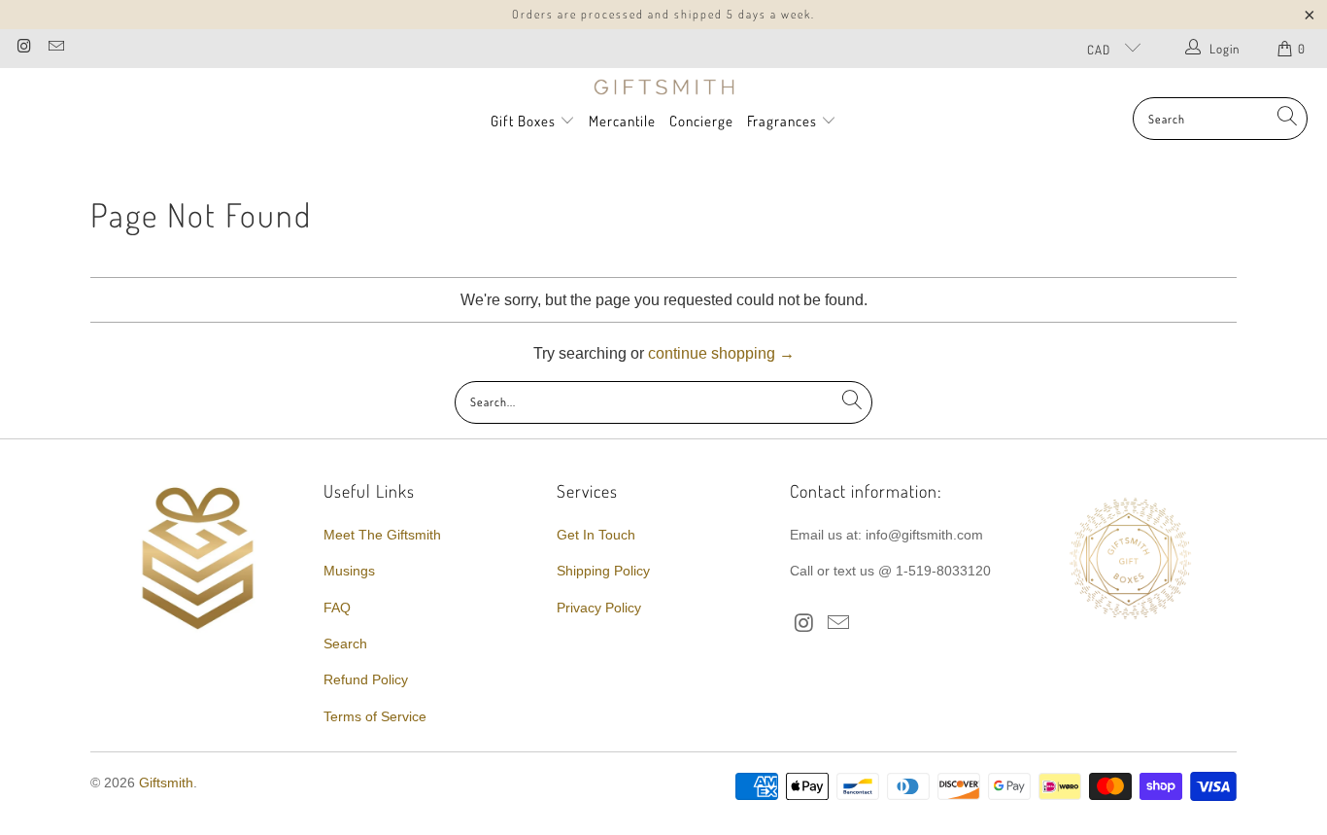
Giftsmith (166, 782)
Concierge (701, 121)
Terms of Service (374, 716)
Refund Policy (365, 679)
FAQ (337, 607)
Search (345, 643)
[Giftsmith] (664, 87)
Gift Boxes (523, 121)
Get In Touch (596, 534)
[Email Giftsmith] (54, 48)
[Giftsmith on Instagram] (23, 48)
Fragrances (784, 121)
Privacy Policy (599, 607)
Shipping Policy (603, 570)
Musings (349, 570)
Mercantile (622, 121)
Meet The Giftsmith (382, 534)
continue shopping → (721, 353)
